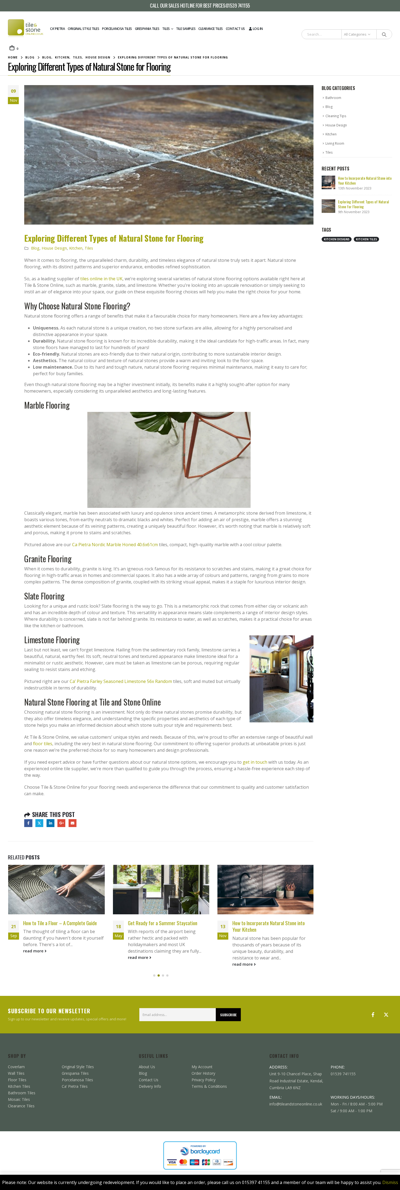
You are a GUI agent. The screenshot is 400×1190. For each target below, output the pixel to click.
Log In (258, 28)
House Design (54, 248)
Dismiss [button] (390, 1182)
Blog (35, 248)
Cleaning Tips (335, 116)
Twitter (39, 823)
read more (34, 957)
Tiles (166, 28)
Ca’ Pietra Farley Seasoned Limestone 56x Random (121, 681)
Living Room (334, 143)
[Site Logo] (25, 28)
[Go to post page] (56, 889)
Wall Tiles (16, 1073)
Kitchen (75, 248)
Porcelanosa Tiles (117, 28)
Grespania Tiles (147, 28)
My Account (202, 1066)
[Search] (384, 34)
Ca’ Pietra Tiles (75, 1086)
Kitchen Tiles (19, 1086)
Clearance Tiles (210, 28)
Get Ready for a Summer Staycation (58, 923)
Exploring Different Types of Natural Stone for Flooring (363, 204)
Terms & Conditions (209, 1086)
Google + (61, 823)
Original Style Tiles (83, 28)
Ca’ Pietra (57, 28)
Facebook (28, 823)
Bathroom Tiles (21, 1092)
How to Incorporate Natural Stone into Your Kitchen (164, 926)
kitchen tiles (366, 239)
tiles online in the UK (101, 279)
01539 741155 (238, 6)
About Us (147, 1066)
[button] (154, 975)
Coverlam (16, 1066)
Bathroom (333, 97)
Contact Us (235, 28)
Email (72, 823)
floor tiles (42, 744)
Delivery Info (150, 1086)
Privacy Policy (204, 1079)
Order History (203, 1073)
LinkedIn (50, 823)
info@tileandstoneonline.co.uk (295, 1104)
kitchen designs (336, 239)
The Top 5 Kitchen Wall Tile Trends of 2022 (267, 926)
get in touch (255, 762)
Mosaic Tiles (19, 1099)
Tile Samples (185, 28)
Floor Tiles (17, 1079)
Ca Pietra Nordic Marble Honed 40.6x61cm (115, 545)
